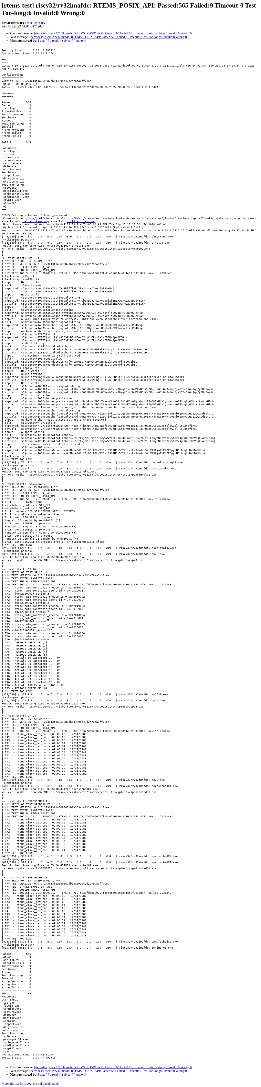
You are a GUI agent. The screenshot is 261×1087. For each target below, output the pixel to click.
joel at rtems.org (35, 22)
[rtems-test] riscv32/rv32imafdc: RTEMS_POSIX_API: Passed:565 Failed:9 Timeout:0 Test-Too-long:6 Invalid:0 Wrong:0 (108, 37)
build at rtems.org (81, 221)
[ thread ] (54, 40)
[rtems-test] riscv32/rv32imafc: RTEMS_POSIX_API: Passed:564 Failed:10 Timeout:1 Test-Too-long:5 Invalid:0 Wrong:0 (113, 33)
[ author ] (80, 40)
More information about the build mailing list (30, 1083)
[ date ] (42, 40)
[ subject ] (66, 40)
